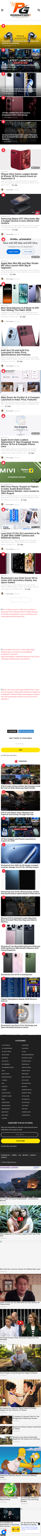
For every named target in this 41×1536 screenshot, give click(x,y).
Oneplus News (26, 1067)
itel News (5, 1115)
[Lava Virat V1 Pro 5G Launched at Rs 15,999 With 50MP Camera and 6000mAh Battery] (20, 519)
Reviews (24, 1086)
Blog (3, 1070)
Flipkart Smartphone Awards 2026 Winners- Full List (19, 1000)
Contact (4, 1157)
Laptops (4, 1118)
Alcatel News (6, 1051)
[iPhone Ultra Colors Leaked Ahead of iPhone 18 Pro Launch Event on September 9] (20, 159)
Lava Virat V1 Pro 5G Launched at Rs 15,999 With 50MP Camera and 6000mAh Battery (20, 535)
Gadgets (4, 1086)
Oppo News (25, 1074)
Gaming (4, 1089)
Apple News (4, 171)
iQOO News (5, 1112)
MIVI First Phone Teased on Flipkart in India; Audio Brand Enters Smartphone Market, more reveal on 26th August (20, 490)
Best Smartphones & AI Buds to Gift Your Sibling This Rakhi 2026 (20, 309)
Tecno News (26, 1102)
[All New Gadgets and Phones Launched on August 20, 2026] (20, 827)
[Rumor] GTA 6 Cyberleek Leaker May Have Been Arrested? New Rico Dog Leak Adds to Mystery (20, 137)
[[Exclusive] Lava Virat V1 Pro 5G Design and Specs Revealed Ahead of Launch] (20, 1014)
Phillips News (26, 1077)
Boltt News (4, 348)
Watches (24, 1109)
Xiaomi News (26, 1115)
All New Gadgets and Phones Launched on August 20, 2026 (18, 840)
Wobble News (26, 1112)
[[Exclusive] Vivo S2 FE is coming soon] (20, 963)
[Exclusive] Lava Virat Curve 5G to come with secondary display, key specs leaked (19, 580)
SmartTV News (26, 1093)
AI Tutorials (6, 1045)
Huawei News (6, 1105)
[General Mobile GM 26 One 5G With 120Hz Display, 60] (20, 668)
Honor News (6, 1102)
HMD (3, 1099)
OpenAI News (26, 1070)
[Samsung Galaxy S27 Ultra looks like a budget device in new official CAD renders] (20, 204)
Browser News (6, 1077)
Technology (5, 305)
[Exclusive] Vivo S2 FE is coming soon (16, 975)
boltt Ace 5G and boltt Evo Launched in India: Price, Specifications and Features (16, 352)
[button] (2, 10)
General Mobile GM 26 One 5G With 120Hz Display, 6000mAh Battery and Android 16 (19, 90)
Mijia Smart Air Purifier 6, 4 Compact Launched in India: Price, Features (20, 398)
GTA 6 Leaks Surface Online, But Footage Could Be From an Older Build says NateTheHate (20, 787)
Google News (6, 1093)
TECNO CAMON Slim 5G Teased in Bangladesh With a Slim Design (16, 114)
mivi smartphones (6, 484)
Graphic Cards (6, 1096)
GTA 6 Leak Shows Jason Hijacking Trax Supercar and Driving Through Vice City (17, 813)
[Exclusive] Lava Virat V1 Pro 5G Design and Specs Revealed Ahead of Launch (19, 1026)
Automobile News (8, 1067)
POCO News (25, 1080)
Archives (5, 1058)
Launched (25, 1045)
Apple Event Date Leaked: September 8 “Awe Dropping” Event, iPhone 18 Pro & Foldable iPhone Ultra (20, 443)
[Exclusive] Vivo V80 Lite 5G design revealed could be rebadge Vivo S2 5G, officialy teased (19, 866)
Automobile (6, 1064)
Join (20, 750)
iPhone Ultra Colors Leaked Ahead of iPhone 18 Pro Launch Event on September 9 (19, 176)
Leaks (24, 1051)
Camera (4, 1080)
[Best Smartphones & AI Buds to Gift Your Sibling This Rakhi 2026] (20, 293)
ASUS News (5, 1061)
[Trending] (3, 26)
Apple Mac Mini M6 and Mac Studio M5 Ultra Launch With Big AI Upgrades (19, 265)
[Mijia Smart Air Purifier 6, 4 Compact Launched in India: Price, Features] (20, 381)
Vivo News (25, 1105)
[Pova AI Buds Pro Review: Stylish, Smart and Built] (20, 628)
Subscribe (20, 1141)
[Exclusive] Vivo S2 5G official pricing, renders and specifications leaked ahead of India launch (20, 893)
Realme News (26, 1083)
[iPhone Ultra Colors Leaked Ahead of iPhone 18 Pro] (20, 708)
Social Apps (25, 1096)
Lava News (4, 531)
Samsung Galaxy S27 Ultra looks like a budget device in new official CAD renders (20, 220)
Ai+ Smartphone (7, 1048)
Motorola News (27, 1058)
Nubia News (25, 1064)
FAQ (3, 1083)
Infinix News (6, 1109)
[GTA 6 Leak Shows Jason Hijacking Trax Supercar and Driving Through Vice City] (20, 801)
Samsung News (5, 216)
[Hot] (3, 195)
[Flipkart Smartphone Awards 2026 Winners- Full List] (20, 987)
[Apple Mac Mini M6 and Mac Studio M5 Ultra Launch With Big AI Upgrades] (20, 248)
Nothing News (26, 1061)
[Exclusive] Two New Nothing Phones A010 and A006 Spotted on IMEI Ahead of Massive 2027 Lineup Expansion (20, 948)
